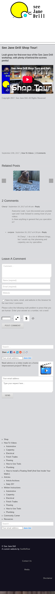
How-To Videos (27, 153)
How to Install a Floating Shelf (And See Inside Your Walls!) (27, 472)
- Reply (37, 207)
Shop (6, 439)
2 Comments (40, 153)
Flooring (9, 460)
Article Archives (13, 481)
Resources (8, 519)
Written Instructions (12, 488)
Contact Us (27, 561)
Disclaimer (47, 578)
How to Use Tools (13, 464)
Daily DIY (10, 484)
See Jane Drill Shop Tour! (19, 47)
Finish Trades (12, 457)
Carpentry (10, 450)
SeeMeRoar (25, 549)
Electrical (10, 453)
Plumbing (10, 467)
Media (26, 569)
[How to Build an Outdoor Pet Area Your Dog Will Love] (26, 181)
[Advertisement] (18, 418)
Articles (7, 477)
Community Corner (12, 516)
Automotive (11, 446)
